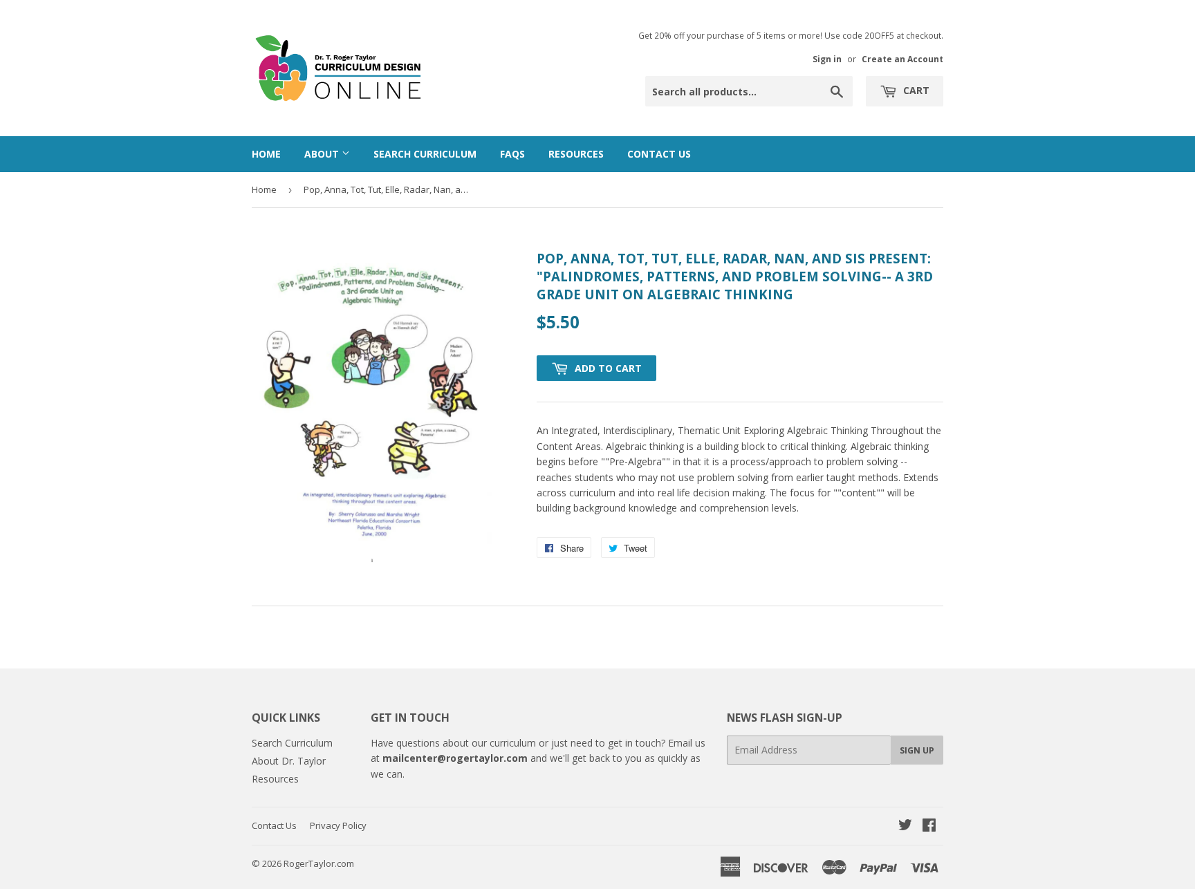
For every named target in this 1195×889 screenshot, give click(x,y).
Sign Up (917, 750)
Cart (914, 90)
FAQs (512, 153)
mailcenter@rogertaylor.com (455, 758)
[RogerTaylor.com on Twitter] (905, 826)
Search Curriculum (424, 153)
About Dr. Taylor (289, 760)
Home (266, 153)
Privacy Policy (338, 825)
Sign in (827, 58)
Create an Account (902, 58)
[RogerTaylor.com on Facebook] (929, 826)
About (323, 153)
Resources (576, 153)
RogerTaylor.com (319, 863)
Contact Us (659, 153)
